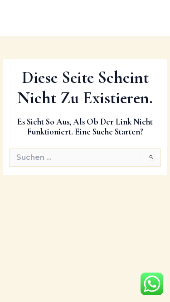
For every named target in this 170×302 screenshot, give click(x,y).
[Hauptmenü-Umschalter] (151, 18)
